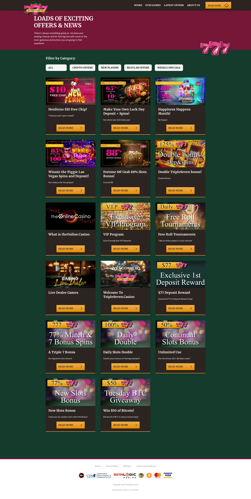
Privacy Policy (112, 466)
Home (138, 5)
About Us (193, 5)
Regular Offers (138, 67)
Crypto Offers (82, 67)
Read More (66, 127)
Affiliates (127, 466)
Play (214, 5)
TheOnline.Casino (131, 484)
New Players (110, 67)
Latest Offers (174, 5)
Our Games (153, 5)
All (50, 67)
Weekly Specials (168, 67)
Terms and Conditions (146, 466)
